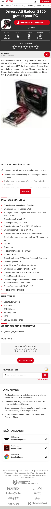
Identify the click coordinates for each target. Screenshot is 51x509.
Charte (15, 475)
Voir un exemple (42, 379)
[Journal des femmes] (13, 488)
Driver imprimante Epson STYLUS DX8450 (22, 226)
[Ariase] (13, 503)
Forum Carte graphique (38, 187)
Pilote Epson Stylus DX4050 (16, 223)
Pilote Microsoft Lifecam (14, 276)
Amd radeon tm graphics (14, 181)
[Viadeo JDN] (38, 498)
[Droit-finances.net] (38, 493)
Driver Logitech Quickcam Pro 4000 (19, 205)
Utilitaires (29, 6)
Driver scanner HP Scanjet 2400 (17, 209)
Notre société (29, 471)
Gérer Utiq (8, 475)
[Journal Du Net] (38, 488)
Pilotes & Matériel (42, 6)
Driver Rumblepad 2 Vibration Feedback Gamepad (25, 258)
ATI (18, 38)
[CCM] (9, 1)
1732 (6, 316)
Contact (45, 471)
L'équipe (20, 471)
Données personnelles (22, 473)
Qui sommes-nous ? (10, 471)
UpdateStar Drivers (12, 302)
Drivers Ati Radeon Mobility (15, 175)
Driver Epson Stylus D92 (14, 219)
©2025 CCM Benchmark (26, 477)
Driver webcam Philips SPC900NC (18, 230)
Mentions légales (29, 475)
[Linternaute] (13, 493)
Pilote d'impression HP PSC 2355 (18, 251)
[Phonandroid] (38, 503)
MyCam (7, 244)
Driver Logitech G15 (12, 262)
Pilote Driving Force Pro (14, 290)
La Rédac (5, 54)
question (47, 1)
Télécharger (18, 6)
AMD (18, 66)
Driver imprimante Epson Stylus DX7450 (21, 272)
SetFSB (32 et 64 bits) (13, 320)
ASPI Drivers (9, 309)
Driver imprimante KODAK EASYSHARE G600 (23, 233)
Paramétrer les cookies (38, 473)
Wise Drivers (9, 305)
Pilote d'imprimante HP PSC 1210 (18, 286)
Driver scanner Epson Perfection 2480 (20, 269)
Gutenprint (8, 247)
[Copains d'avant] (13, 498)
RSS (20, 475)
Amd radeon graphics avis (15, 187)
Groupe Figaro (41, 475)
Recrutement (9, 473)
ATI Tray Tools (10, 313)
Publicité (38, 471)
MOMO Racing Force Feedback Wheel (20, 265)
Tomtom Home (10, 254)
